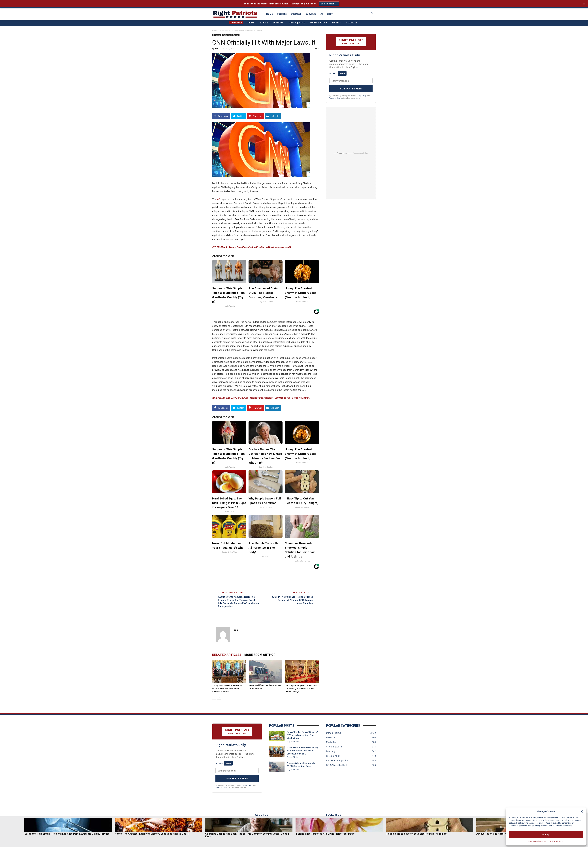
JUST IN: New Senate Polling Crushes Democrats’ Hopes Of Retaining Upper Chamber (292, 600)
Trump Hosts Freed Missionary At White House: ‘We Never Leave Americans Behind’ (227, 688)
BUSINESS (296, 13)
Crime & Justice (296, 22)
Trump (250, 22)
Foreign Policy (318, 22)
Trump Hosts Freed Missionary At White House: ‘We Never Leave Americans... (302, 750)
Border (264, 22)
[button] (581, 811)
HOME (269, 13)
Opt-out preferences (537, 841)
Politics (236, 35)
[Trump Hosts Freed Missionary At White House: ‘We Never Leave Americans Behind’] (229, 671)
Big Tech (336, 22)
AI (321, 13)
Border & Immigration (337, 760)
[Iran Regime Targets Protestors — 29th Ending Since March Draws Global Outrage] (302, 671)
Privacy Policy (556, 841)
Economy (278, 22)
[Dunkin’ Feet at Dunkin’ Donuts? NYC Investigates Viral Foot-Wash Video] (277, 736)
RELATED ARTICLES (226, 655)
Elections (351, 22)
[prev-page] (214, 698)
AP (218, 199)
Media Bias (226, 35)
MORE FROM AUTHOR (259, 655)
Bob (216, 48)
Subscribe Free (351, 88)
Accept (546, 834)
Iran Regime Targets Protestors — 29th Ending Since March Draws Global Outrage (301, 688)
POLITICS (282, 13)
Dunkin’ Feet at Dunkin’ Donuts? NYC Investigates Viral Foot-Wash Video (302, 735)
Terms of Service (335, 98)
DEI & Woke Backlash (336, 765)
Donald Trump (333, 732)
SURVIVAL (311, 13)
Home (214, 30)
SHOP (330, 13)
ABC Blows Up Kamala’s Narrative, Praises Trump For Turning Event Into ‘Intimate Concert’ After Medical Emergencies (238, 602)
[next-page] (219, 698)
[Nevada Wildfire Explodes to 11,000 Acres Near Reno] (265, 671)
